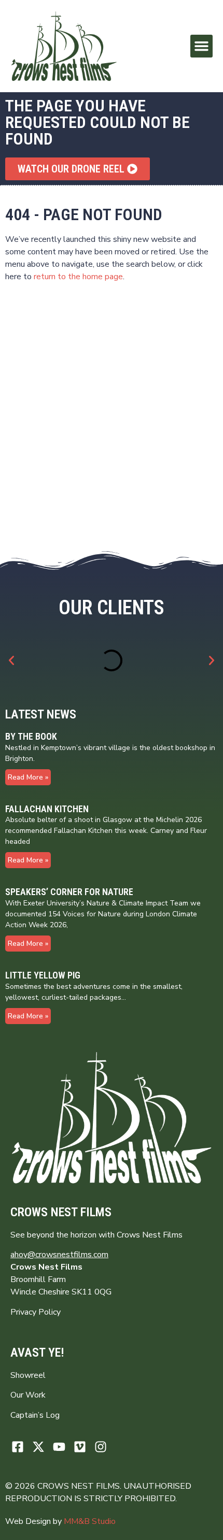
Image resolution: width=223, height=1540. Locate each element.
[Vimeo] (79, 1446)
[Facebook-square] (17, 1446)
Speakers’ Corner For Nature (69, 891)
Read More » (28, 777)
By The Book (31, 736)
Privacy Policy (35, 1312)
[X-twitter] (38, 1446)
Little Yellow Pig (42, 975)
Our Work (28, 1395)
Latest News (40, 714)
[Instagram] (100, 1446)
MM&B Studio (90, 1521)
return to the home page (78, 276)
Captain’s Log (35, 1415)
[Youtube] (59, 1446)
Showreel (28, 1375)
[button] (201, 46)
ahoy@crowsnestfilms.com (59, 1254)
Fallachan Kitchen (47, 808)
